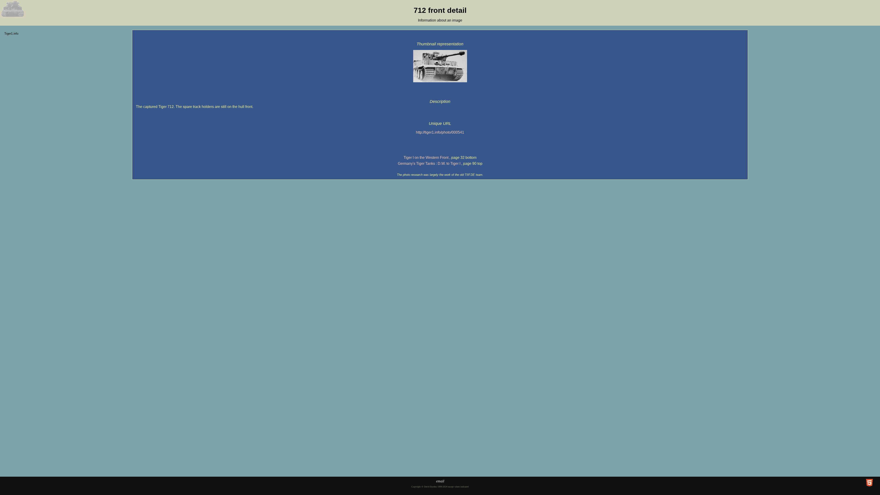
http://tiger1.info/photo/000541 (440, 132)
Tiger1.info (11, 33)
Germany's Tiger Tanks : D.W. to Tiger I (429, 163)
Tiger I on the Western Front (426, 158)
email (440, 481)
